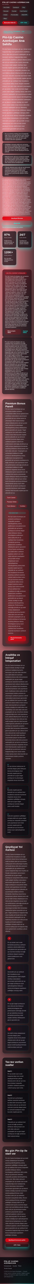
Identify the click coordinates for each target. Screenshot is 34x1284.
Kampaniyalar (7, 1266)
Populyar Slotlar (12, 502)
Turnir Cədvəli (11, 497)
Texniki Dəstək (8, 1268)
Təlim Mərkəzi (11, 506)
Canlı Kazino (23, 11)
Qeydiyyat (16, 7)
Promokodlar (14, 14)
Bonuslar (6, 11)
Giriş (23, 7)
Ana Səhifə (6, 7)
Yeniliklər (22, 506)
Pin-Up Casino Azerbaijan (15, 2)
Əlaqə (5, 18)
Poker (19, 1266)
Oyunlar (14, 11)
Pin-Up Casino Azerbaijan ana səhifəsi (12, 227)
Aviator (5, 14)
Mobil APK (24, 14)
